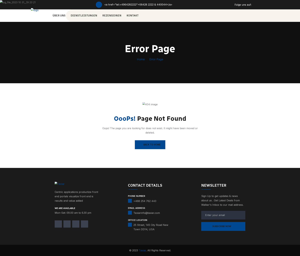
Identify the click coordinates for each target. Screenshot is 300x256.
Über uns (59, 15)
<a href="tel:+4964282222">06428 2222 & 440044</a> (138, 4)
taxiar (142, 250)
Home (141, 59)
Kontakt (133, 15)
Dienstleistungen (84, 15)
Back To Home (151, 144)
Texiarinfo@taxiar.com (146, 212)
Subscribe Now (222, 226)
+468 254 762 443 (144, 201)
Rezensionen (111, 15)
